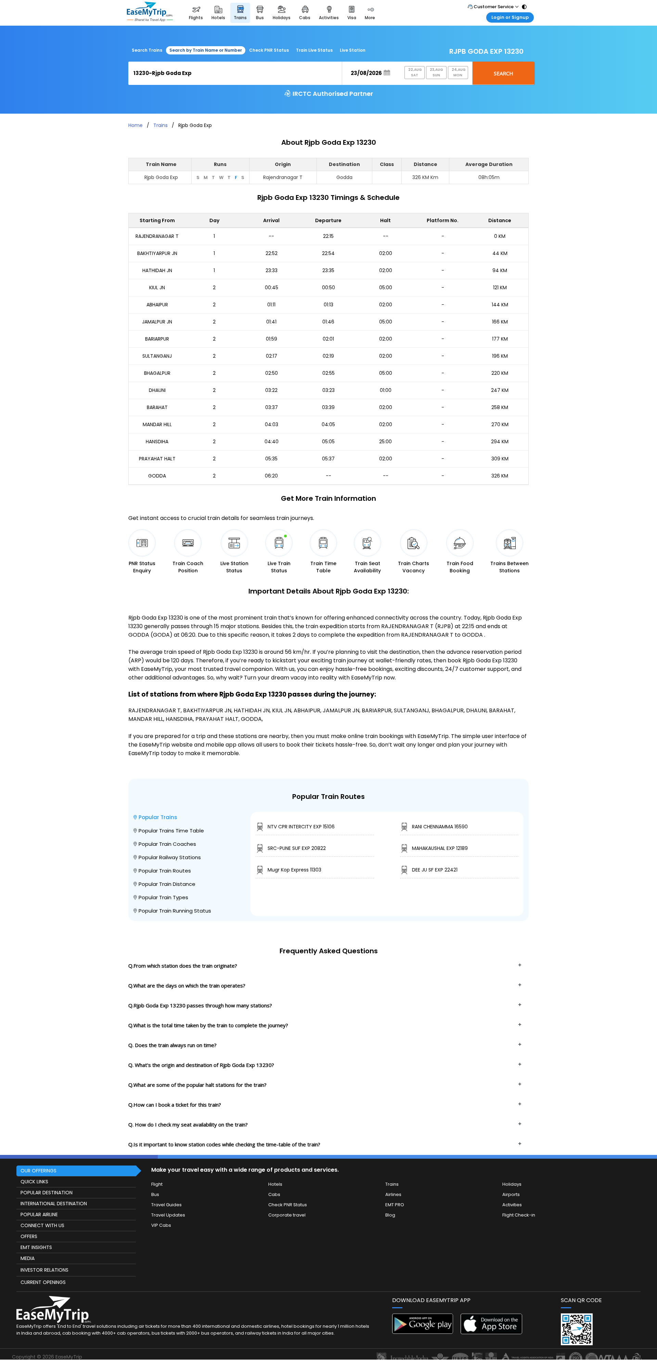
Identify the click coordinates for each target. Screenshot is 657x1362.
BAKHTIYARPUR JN (157, 253)
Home (135, 125)
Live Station (352, 50)
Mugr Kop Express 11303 (294, 869)
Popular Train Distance (167, 884)
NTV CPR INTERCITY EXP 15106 (301, 826)
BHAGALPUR (157, 373)
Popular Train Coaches (167, 844)
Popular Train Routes (165, 870)
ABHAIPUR (157, 304)
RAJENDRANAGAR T (157, 236)
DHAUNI (157, 390)
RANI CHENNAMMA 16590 (440, 826)
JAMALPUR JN (157, 321)
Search (503, 73)
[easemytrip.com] (150, 13)
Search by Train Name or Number (205, 50)
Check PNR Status (269, 50)
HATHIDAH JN (157, 270)
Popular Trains (158, 817)
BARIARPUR (157, 338)
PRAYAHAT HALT (157, 458)
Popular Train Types (163, 897)
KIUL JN (157, 287)
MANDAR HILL (157, 424)
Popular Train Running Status (175, 910)
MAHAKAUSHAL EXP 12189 (440, 848)
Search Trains (147, 50)
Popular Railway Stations (170, 857)
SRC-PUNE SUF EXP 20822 (297, 848)
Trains (160, 125)
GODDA (157, 475)
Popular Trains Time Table (171, 830)
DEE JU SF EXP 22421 (435, 869)
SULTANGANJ (157, 356)
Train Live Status (314, 50)
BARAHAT (157, 407)
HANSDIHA (157, 441)
